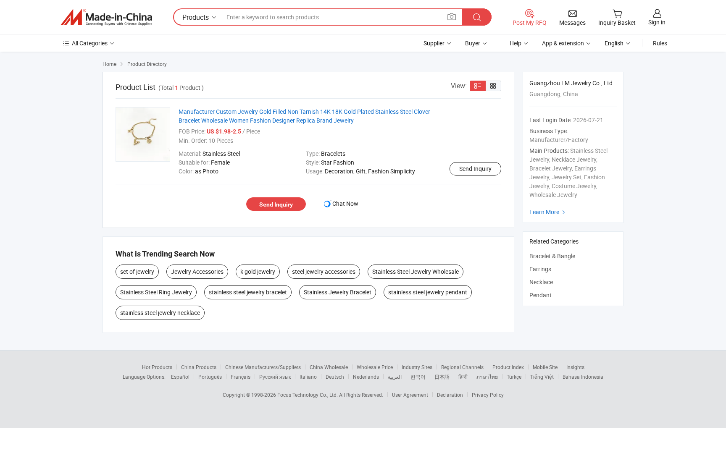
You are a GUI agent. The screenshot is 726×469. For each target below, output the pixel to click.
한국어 (418, 376)
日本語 (442, 376)
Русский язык (275, 376)
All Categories (90, 43)
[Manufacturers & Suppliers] (106, 17)
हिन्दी (463, 376)
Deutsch (335, 376)
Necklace (541, 282)
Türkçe (514, 376)
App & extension (563, 43)
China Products (198, 367)
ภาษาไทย (487, 376)
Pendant (540, 295)
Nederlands (366, 376)
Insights (575, 367)
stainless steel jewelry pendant (427, 292)
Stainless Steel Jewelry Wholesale (415, 271)
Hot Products (157, 367)
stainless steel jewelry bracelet (248, 292)
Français (240, 376)
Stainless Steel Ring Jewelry (156, 292)
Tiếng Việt (542, 376)
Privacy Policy (488, 394)
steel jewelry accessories (323, 271)
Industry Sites (417, 367)
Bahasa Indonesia (583, 376)
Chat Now (345, 203)
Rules (660, 43)
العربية (395, 376)
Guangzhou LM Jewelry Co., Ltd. (571, 83)
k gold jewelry (257, 271)
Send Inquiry (475, 169)
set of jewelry (137, 271)
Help (515, 43)
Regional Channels (462, 367)
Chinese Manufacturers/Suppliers (263, 367)
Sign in (657, 22)
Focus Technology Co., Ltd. (308, 394)
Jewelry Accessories (197, 271)
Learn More (548, 212)
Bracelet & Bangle (552, 256)
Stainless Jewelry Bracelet (337, 292)
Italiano (308, 376)
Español (180, 376)
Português (210, 376)
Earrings (540, 269)
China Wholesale (329, 367)
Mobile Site (545, 367)
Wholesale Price (375, 367)
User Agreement (410, 394)
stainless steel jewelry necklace (160, 313)
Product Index (508, 367)
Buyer (472, 43)
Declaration (450, 394)
